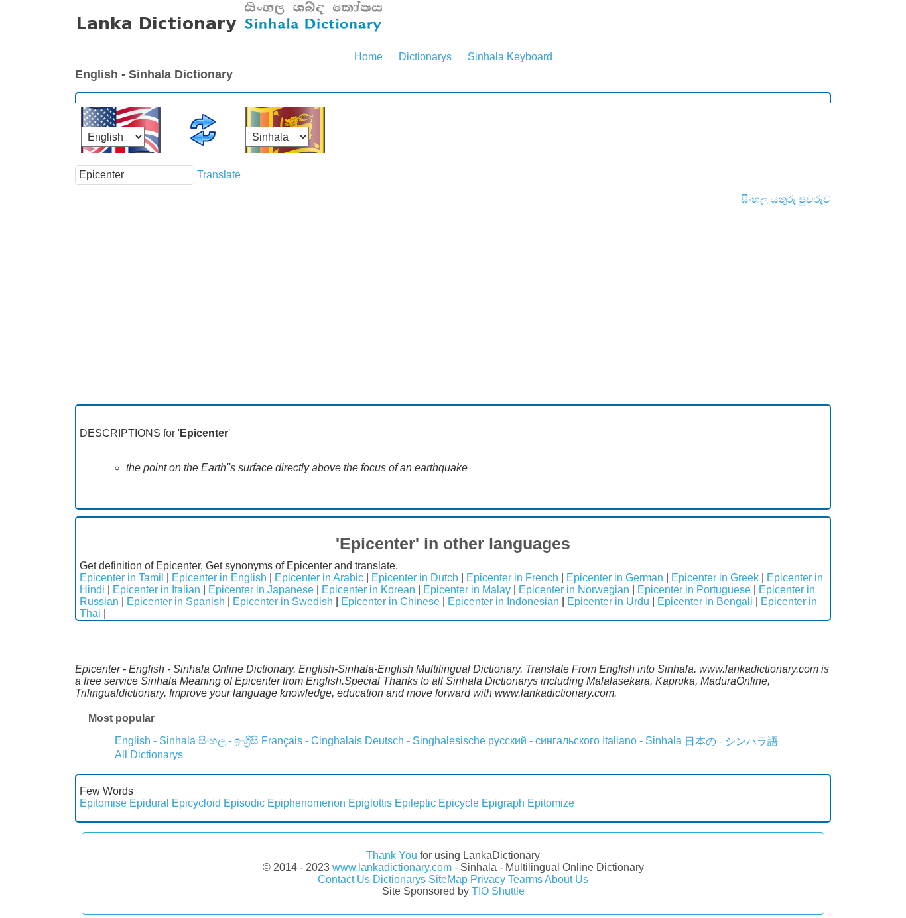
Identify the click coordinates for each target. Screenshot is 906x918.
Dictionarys (425, 56)
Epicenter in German (614, 577)
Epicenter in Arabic (319, 577)
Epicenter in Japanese (261, 589)
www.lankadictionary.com (392, 867)
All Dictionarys (149, 754)
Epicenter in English (219, 577)
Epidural (149, 803)
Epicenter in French (512, 577)
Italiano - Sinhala (642, 740)
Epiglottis (370, 803)
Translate (219, 174)
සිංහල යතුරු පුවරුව (786, 199)
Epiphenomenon (306, 803)
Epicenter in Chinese (390, 601)
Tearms (525, 879)
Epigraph (503, 803)
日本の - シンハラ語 (731, 741)
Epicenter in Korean (368, 589)
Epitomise (103, 803)
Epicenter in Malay (467, 589)
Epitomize (550, 803)
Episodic (244, 803)
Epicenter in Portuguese (694, 589)
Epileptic (415, 803)
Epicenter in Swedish (283, 601)
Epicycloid (196, 803)
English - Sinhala (155, 740)
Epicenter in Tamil (122, 577)
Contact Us (344, 879)
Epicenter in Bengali (705, 601)
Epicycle (458, 803)
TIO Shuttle (498, 891)
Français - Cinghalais (311, 740)
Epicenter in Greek (715, 577)
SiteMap (448, 879)
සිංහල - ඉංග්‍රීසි (228, 740)
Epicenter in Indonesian (503, 601)
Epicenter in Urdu (608, 601)
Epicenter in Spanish (176, 601)
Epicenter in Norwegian (574, 589)
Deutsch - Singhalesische (425, 740)
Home (368, 56)
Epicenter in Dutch (414, 577)
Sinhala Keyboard (510, 56)
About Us (566, 879)
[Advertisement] (453, 305)
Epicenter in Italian (156, 589)
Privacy (487, 879)
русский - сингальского (544, 740)
